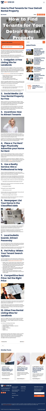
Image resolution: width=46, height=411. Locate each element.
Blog (3, 345)
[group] (12, 47)
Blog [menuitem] (13, 397)
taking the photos (7, 73)
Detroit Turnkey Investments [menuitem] (15, 387)
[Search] (44, 42)
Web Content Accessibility (7, 404)
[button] (3, 47)
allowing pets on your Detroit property (15, 260)
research (10, 160)
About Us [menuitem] (14, 393)
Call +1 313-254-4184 (6, 390)
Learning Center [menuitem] (15, 395)
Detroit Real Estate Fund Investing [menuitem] (15, 390)
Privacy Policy (18, 409)
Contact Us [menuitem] (23, 390)
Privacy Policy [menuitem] (23, 388)
